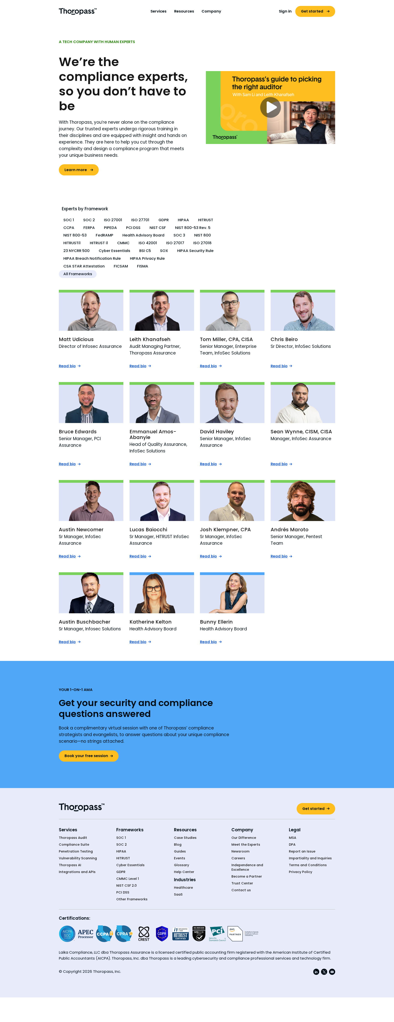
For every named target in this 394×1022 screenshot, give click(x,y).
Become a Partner (246, 876)
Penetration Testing (76, 851)
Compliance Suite (74, 844)
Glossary (181, 865)
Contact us (241, 890)
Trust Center (242, 883)
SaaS (178, 894)
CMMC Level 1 (127, 879)
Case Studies (185, 838)
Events (179, 858)
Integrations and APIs (77, 872)
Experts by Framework (85, 209)
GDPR (120, 872)
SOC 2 (121, 844)
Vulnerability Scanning (78, 858)
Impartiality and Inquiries (310, 858)
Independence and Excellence (247, 867)
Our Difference (243, 838)
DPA (292, 844)
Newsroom (240, 851)
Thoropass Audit (73, 838)
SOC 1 (121, 838)
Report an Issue (302, 851)
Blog (177, 844)
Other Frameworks (132, 899)
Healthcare (183, 888)
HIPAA (121, 851)
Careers (238, 858)
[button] (158, 11)
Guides (180, 851)
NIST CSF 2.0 (126, 885)
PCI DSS (122, 892)
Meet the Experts (245, 844)
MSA (292, 838)
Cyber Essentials (130, 865)
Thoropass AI (70, 865)
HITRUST (123, 858)
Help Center (184, 872)
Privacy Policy (300, 872)
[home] (78, 11)
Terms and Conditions (308, 865)
